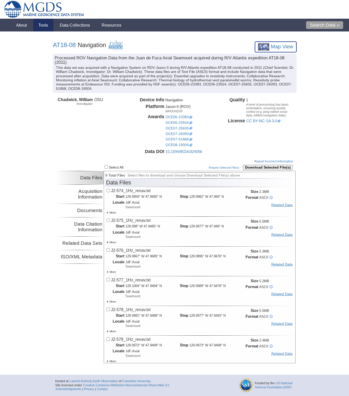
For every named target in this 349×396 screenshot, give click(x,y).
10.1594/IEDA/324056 (184, 151)
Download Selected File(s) (268, 167)
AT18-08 (64, 44)
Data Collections (75, 25)
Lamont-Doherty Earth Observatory (93, 381)
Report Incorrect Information (273, 161)
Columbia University (136, 381)
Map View (281, 46)
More (112, 212)
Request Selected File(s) (224, 167)
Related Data (282, 205)
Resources (111, 25)
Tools (43, 25)
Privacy (89, 389)
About (21, 25)
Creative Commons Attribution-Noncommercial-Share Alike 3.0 (126, 385)
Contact (102, 389)
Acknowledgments (68, 389)
